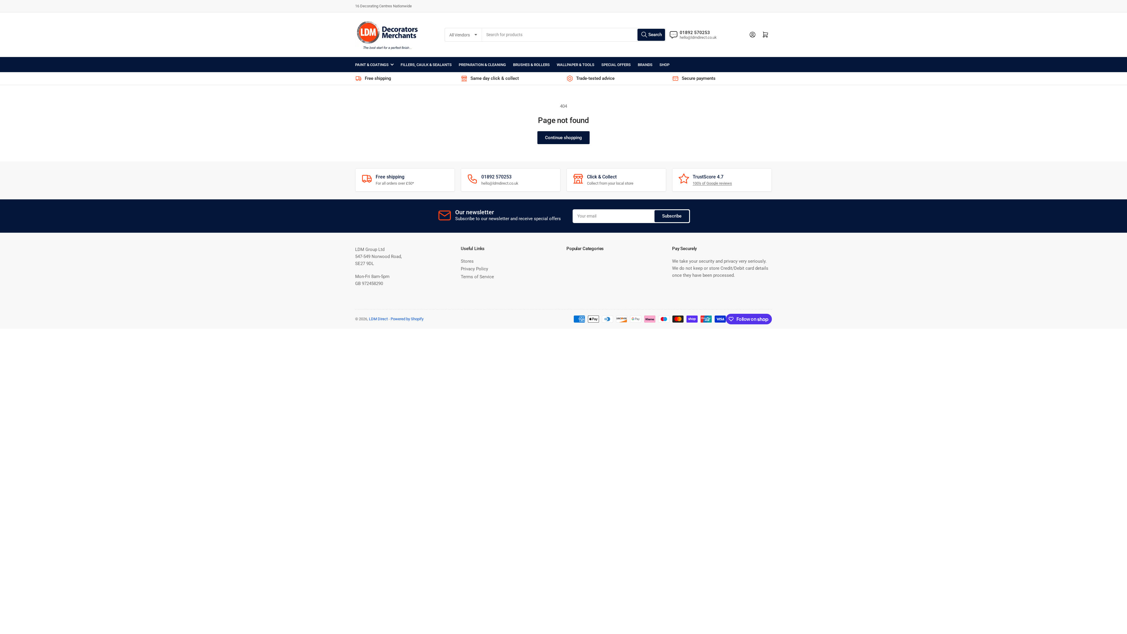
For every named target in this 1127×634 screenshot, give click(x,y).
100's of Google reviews (712, 183)
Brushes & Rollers (531, 65)
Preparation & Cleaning (482, 65)
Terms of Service (477, 276)
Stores (467, 261)
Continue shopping (563, 137)
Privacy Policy (474, 269)
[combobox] (574, 35)
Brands (645, 65)
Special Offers (616, 65)
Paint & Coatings (372, 65)
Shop (664, 65)
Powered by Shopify (407, 319)
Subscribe (671, 216)
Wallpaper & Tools (575, 65)
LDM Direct (378, 319)
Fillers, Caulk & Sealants (426, 65)
